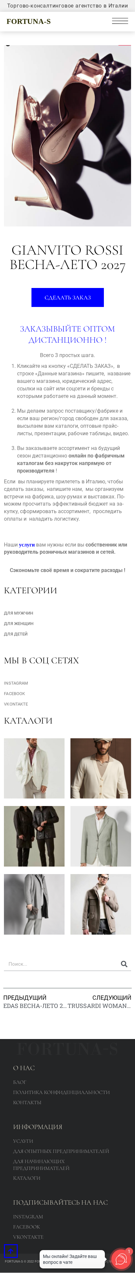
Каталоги (26, 1178)
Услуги (23, 1141)
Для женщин (18, 623)
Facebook (14, 693)
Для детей (16, 634)
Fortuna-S (29, 21)
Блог (19, 1082)
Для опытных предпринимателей (61, 1151)
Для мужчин (18, 613)
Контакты (27, 1102)
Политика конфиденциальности (61, 1092)
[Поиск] (124, 964)
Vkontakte (16, 704)
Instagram (16, 683)
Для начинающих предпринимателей (41, 1165)
